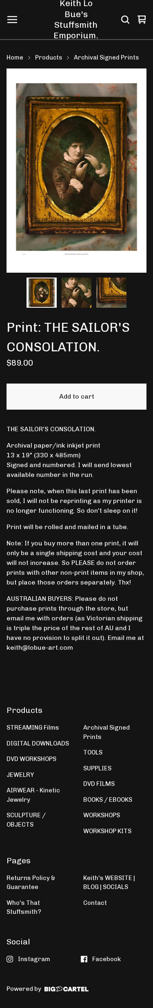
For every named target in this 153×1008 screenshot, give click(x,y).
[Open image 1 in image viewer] (76, 170)
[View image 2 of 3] (77, 293)
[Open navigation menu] (12, 19)
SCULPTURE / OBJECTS (26, 820)
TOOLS (92, 752)
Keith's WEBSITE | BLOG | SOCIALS (109, 882)
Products (48, 57)
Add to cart (76, 396)
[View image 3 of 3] (111, 293)
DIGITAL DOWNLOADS (38, 743)
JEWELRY (20, 775)
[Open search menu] (125, 19)
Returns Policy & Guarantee (31, 882)
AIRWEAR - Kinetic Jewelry (33, 795)
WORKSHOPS (101, 815)
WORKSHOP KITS (107, 831)
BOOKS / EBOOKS (107, 799)
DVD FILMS (99, 783)
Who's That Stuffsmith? (24, 907)
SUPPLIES (97, 768)
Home (15, 57)
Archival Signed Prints (106, 57)
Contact (95, 903)
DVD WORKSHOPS (31, 759)
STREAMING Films (33, 727)
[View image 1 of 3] (42, 293)
